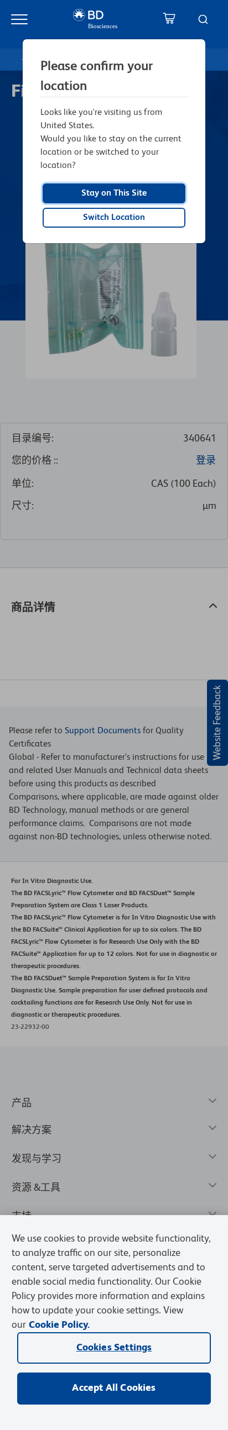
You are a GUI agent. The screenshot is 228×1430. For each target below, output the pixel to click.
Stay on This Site (114, 193)
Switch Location (114, 217)
